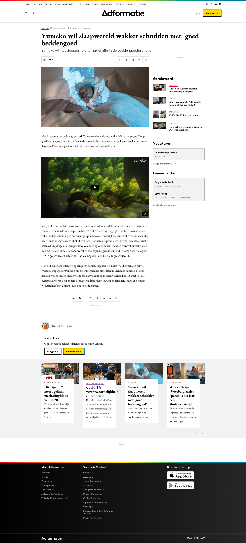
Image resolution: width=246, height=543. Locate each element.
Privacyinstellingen (92, 518)
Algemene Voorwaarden (95, 502)
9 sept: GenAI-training (42, 4)
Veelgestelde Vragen (93, 489)
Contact (87, 472)
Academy (131, 4)
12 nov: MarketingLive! (65, 4)
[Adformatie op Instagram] (220, 4)
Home (27, 4)
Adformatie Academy (52, 494)
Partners (142, 4)
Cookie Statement (92, 498)
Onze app (88, 506)
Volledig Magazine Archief (54, 498)
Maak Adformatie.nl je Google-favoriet (98, 512)
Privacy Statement (92, 494)
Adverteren (84, 4)
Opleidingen (106, 4)
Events (95, 4)
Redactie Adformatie (81, 28)
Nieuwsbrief (47, 489)
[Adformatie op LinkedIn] (216, 4)
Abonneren (88, 476)
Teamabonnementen (93, 481)
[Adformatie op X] (207, 4)
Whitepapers (47, 485)
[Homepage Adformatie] (123, 13)
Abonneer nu (212, 13)
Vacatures (119, 4)
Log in (197, 13)
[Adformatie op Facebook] (211, 4)
